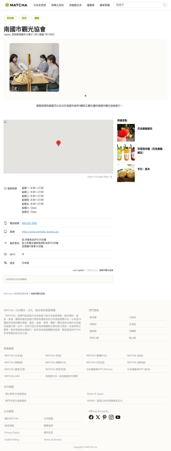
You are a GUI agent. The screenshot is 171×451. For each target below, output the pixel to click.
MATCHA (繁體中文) (96, 355)
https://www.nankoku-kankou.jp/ (40, 231)
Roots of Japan (95, 393)
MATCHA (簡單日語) (15, 369)
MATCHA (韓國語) (14, 362)
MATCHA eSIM (12, 376)
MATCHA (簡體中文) (55, 362)
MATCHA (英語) (53, 355)
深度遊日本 (75, 5)
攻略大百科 (57, 5)
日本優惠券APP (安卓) (138, 369)
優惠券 (91, 5)
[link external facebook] (92, 418)
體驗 (37, 18)
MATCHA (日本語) (14, 355)
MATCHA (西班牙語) (55, 369)
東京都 (93, 317)
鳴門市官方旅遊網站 (15, 400)
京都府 (93, 324)
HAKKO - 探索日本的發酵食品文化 (105, 400)
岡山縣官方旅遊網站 (15, 393)
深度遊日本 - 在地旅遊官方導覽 (61, 376)
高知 (24, 18)
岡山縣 (132, 337)
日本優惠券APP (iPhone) (99, 369)
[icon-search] (164, 4)
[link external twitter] (99, 418)
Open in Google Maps (98, 176)
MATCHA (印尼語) (95, 362)
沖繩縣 (132, 331)
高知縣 (10, 18)
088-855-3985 (29, 223)
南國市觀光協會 (106, 270)
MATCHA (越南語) (136, 362)
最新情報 (105, 5)
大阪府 (132, 317)
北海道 (132, 324)
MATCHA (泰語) (135, 355)
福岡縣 (93, 331)
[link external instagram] (112, 418)
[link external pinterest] (105, 418)
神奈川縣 (94, 337)
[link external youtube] (119, 418)
